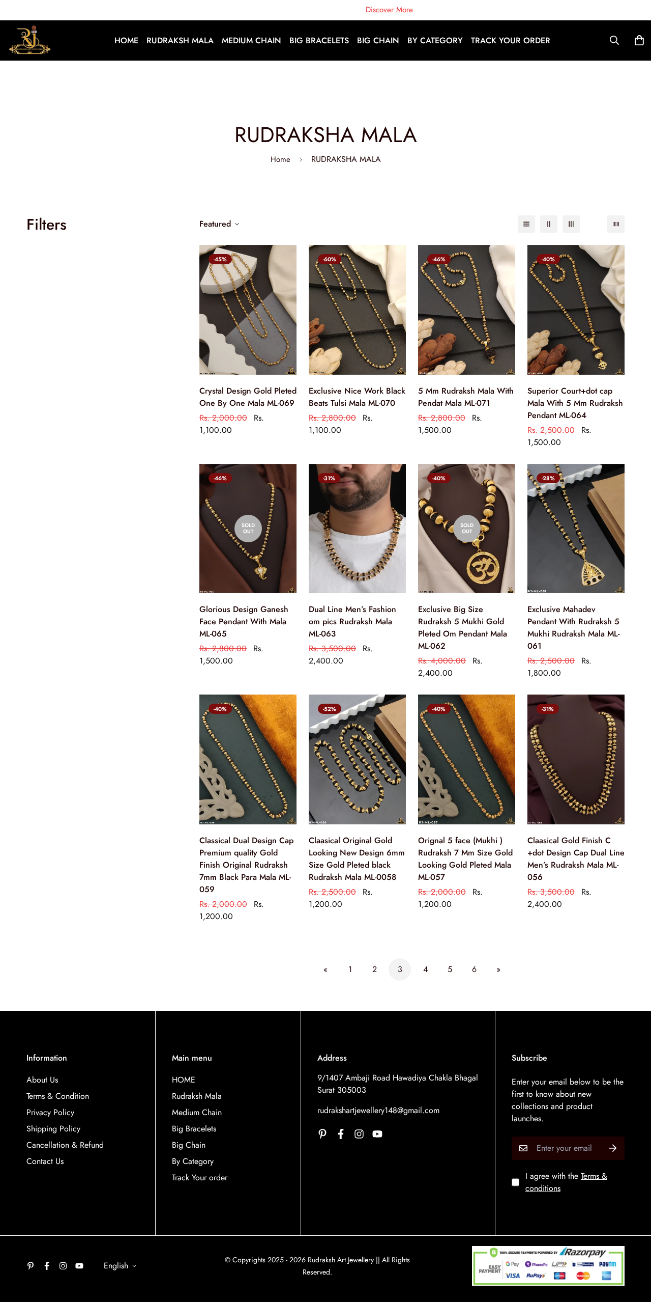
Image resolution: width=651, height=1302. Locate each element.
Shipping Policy (53, 1128)
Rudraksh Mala (180, 40)
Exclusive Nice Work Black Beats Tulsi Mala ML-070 (357, 397)
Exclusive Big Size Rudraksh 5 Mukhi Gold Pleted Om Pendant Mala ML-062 (462, 627)
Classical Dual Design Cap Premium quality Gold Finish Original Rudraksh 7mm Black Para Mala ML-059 (246, 865)
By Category (435, 40)
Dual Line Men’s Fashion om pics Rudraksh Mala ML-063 (352, 621)
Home (280, 159)
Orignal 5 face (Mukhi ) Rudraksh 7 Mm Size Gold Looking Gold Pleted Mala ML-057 (465, 859)
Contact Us (45, 1161)
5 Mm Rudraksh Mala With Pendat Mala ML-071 (466, 397)
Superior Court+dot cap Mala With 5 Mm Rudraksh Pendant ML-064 (575, 403)
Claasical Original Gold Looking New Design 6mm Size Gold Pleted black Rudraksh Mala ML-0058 (357, 859)
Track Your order (510, 40)
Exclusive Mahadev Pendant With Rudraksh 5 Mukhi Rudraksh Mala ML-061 (573, 627)
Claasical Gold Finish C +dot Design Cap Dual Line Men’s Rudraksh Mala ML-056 (576, 859)
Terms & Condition (57, 1096)
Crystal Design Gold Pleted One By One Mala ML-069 (248, 397)
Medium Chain (251, 40)
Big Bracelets (319, 40)
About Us (42, 1080)
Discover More (389, 9)
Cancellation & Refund (65, 1145)
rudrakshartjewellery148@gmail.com (378, 1110)
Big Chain (378, 40)
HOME (126, 40)
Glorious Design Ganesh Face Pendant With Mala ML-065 (243, 621)
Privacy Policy (50, 1112)
